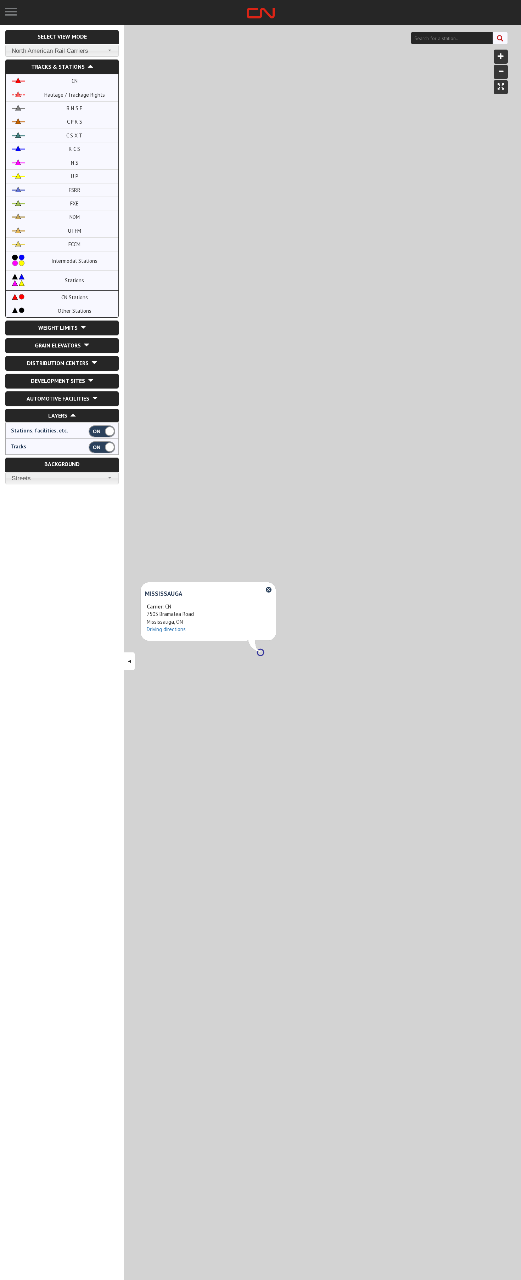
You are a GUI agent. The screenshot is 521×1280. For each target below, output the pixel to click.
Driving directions (166, 629)
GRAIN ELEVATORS (59, 345)
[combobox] (62, 51)
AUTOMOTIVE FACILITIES (59, 398)
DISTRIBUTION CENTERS (59, 363)
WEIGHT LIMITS (59, 327)
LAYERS (59, 415)
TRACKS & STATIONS (59, 66)
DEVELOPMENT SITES (59, 380)
